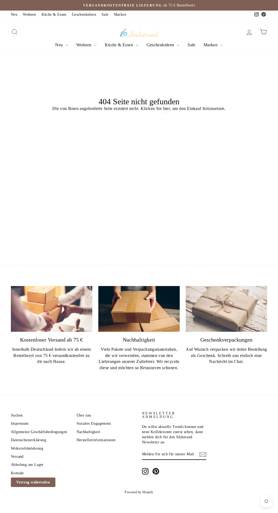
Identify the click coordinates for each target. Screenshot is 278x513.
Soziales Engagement (94, 423)
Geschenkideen (84, 14)
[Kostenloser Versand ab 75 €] (51, 309)
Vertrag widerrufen (33, 482)
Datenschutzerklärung (28, 440)
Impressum (20, 423)
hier (166, 108)
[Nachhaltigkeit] (139, 309)
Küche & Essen (54, 14)
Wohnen (29, 14)
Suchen (17, 415)
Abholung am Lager (27, 465)
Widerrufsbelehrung (27, 448)
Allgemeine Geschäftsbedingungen (39, 432)
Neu (14, 14)
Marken (120, 14)
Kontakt (17, 473)
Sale (105, 14)
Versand (17, 456)
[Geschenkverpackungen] (226, 309)
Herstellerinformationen (96, 440)
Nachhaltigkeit (88, 432)
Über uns (84, 415)
